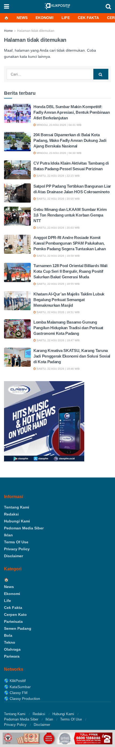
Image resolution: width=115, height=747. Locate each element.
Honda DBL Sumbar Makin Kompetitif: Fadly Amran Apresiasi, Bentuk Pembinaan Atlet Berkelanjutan (71, 112)
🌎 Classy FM (16, 693)
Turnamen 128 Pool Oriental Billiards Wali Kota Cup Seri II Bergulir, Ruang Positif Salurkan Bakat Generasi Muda (70, 271)
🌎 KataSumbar (17, 687)
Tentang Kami (16, 507)
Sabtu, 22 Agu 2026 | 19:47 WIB (58, 340)
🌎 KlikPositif (15, 680)
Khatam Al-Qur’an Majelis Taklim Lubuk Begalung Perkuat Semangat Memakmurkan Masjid (68, 300)
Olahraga (12, 649)
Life (66, 18)
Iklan (8, 535)
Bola (8, 635)
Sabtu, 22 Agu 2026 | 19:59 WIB (58, 255)
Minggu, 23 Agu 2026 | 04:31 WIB (59, 124)
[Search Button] (108, 6)
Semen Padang (17, 628)
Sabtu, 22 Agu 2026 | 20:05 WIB (58, 198)
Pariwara (12, 656)
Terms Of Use (16, 542)
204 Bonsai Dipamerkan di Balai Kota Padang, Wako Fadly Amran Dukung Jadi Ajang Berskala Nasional (69, 140)
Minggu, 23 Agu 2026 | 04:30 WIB (59, 152)
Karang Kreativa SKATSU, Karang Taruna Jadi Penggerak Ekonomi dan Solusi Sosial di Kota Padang (71, 356)
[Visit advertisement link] (57, 738)
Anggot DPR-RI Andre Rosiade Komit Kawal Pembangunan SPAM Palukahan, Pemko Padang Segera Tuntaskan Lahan (69, 243)
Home (8, 31)
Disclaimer (13, 556)
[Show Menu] (6, 6)
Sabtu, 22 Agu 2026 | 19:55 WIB (58, 283)
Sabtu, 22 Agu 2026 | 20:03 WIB (58, 227)
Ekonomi (44, 18)
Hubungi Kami (17, 521)
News (22, 18)
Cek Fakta (88, 18)
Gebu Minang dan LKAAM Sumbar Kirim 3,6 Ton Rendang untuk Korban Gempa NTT (70, 215)
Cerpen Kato (15, 614)
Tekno (9, 642)
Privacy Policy (17, 549)
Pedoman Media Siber (24, 528)
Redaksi (11, 514)
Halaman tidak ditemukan (35, 31)
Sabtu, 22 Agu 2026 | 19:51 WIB (58, 312)
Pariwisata (13, 621)
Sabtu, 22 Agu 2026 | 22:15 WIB (58, 175)
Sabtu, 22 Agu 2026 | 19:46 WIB (58, 368)
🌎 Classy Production (22, 698)
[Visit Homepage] (57, 6)
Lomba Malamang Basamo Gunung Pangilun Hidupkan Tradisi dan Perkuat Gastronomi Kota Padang (68, 328)
